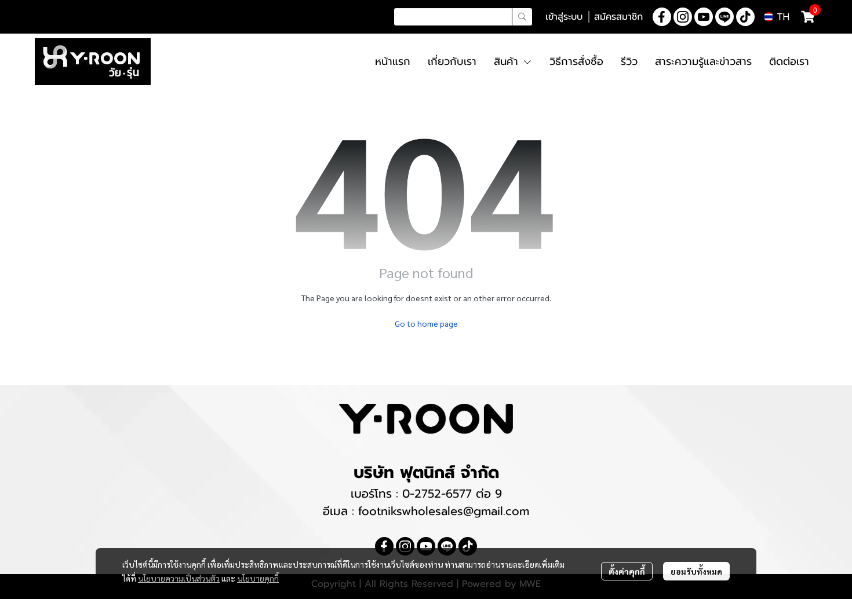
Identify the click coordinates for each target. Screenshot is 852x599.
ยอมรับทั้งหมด (696, 571)
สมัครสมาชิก (618, 17)
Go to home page (426, 323)
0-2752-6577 (439, 493)
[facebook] (662, 17)
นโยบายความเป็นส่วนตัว (179, 578)
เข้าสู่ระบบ (563, 17)
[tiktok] (745, 17)
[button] (463, 17)
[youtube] (703, 17)
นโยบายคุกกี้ (258, 578)
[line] (724, 17)
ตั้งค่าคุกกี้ (627, 571)
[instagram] (682, 17)
